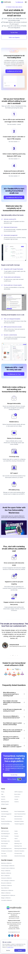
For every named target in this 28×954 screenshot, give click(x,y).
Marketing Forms (18, 846)
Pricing (2, 791)
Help (2, 794)
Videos (16, 838)
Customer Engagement (6, 814)
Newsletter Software (19, 821)
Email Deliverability (5, 823)
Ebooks (16, 833)
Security (16, 799)
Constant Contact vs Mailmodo (8, 868)
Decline (8, 950)
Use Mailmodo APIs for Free (14, 197)
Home (3, 789)
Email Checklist (4, 843)
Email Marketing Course (6, 848)
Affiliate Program (5, 804)
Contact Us (16, 796)
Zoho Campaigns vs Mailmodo (8, 880)
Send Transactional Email (19, 814)
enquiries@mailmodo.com (14, 932)
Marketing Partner (5, 801)
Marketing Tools (18, 843)
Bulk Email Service (18, 816)
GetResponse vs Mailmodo (7, 890)
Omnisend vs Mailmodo (6, 878)
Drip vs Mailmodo (5, 888)
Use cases (3, 853)
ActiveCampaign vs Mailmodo (7, 865)
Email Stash (3, 846)
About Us (3, 799)
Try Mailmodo (19, 2)
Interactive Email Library (19, 855)
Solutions (16, 801)
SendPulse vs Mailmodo (6, 885)
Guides (16, 831)
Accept (20, 950)
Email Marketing (4, 811)
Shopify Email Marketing (6, 821)
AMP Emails (3, 816)
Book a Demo (17, 794)
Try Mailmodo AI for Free (14, 71)
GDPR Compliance (18, 791)
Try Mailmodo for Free (14, 374)
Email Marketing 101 (5, 833)
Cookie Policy (10, 947)
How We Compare (6, 860)
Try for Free (14, 32)
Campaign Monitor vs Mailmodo (8, 895)
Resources (4, 828)
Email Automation (18, 818)
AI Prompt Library (18, 853)
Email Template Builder (19, 811)
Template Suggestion (19, 823)
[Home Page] (6, 2)
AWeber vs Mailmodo (6, 892)
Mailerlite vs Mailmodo (6, 873)
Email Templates (5, 836)
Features (3, 796)
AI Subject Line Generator (6, 851)
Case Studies (4, 855)
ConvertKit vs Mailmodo (6, 900)
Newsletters (17, 841)
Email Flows (3, 838)
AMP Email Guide (5, 831)
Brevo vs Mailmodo (5, 875)
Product (3, 808)
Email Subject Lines (5, 841)
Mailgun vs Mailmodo (6, 897)
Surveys (3, 818)
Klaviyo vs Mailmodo (5, 870)
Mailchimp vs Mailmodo (6, 863)
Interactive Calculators (19, 851)
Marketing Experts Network (20, 848)
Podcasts (16, 836)
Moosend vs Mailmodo (6, 883)
